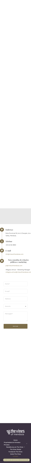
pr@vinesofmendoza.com (14, 265)
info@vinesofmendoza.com (14, 254)
